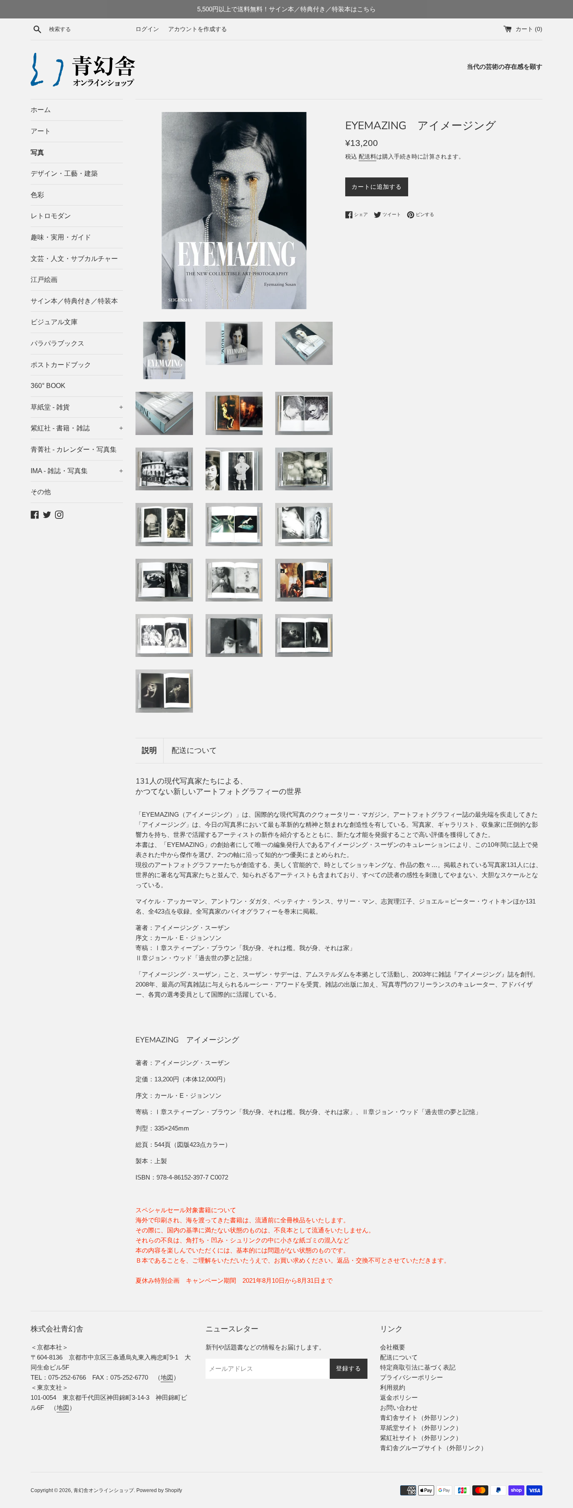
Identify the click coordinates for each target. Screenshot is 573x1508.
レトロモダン (51, 215)
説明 (149, 750)
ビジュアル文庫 (54, 322)
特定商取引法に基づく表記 (418, 1367)
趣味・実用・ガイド (61, 237)
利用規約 (392, 1387)
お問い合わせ (399, 1407)
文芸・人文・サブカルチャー (74, 258)
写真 (37, 152)
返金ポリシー (399, 1397)
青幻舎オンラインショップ (103, 1490)
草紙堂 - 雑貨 (77, 407)
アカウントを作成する (197, 29)
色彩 (37, 194)
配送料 (367, 156)
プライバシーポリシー (411, 1377)
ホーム (41, 109)
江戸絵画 (44, 279)
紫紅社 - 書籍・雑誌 (77, 428)
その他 (41, 491)
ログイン (147, 29)
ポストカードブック (61, 364)
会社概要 (392, 1347)
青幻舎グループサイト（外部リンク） (433, 1447)
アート (41, 131)
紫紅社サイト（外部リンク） (421, 1437)
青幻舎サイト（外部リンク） (421, 1417)
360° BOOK (48, 385)
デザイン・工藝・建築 (64, 173)
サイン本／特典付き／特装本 (74, 301)
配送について (194, 750)
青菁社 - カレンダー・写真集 (74, 449)
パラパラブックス (57, 343)
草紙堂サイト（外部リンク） (421, 1427)
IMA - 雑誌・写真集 (77, 470)
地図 (167, 1377)
